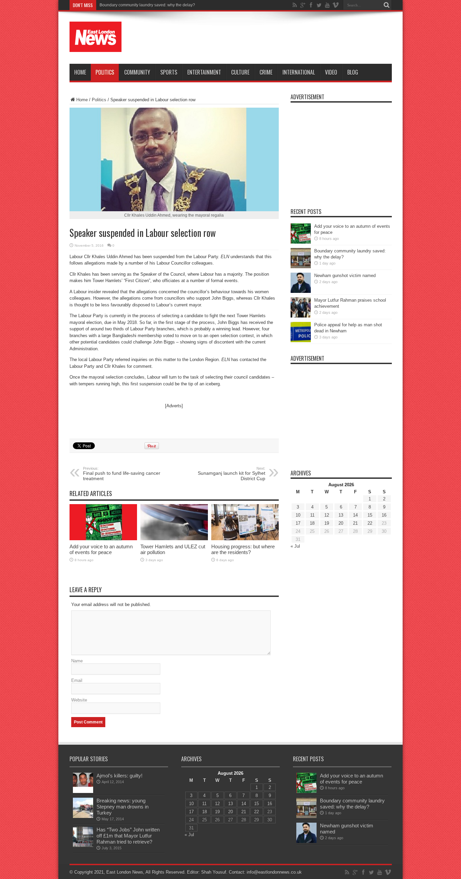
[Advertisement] (269, 38)
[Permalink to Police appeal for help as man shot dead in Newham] (301, 340)
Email (76, 680)
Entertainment (204, 72)
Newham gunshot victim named (345, 275)
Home (80, 72)
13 (340, 515)
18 (312, 523)
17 (298, 523)
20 (340, 523)
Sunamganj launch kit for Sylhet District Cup (231, 473)
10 (298, 515)
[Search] (387, 5)
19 (326, 523)
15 (370, 515)
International (298, 72)
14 (355, 515)
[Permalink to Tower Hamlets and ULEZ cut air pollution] (174, 538)
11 (312, 515)
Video (331, 72)
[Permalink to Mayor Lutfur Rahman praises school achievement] (301, 316)
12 (326, 515)
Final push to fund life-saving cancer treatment (121, 473)
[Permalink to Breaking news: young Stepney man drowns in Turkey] (83, 816)
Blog (352, 72)
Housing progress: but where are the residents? (243, 549)
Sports (168, 72)
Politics (105, 72)
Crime (266, 72)
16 (384, 515)
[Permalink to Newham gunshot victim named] (301, 291)
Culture (240, 72)
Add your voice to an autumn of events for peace (101, 549)
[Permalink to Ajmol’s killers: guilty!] (83, 791)
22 (370, 523)
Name (77, 660)
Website (79, 700)
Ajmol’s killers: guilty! (119, 775)
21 (355, 523)
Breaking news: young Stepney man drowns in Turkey (122, 807)
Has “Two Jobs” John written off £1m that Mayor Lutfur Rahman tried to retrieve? (128, 836)
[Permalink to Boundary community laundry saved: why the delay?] (301, 266)
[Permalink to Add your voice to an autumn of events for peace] (103, 538)
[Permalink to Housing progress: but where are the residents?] (245, 538)
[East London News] (95, 47)
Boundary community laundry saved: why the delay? (147, 5)
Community (137, 72)
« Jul (295, 546)
